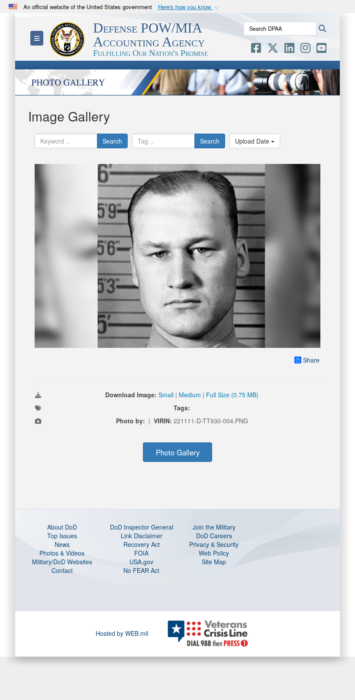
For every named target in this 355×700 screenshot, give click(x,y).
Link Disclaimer (141, 535)
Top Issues (62, 535)
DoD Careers (214, 535)
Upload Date (253, 141)
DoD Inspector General (141, 527)
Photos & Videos (61, 553)
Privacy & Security (214, 544)
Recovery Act (141, 544)
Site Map (214, 561)
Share (311, 360)
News (62, 544)
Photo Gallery (178, 452)
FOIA (141, 553)
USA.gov (141, 561)
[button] (189, 7)
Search (112, 141)
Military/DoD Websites (62, 561)
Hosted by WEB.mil (122, 633)
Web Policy (214, 553)
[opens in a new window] (256, 49)
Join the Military (214, 527)
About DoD (62, 527)
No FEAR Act (141, 570)
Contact (62, 570)
